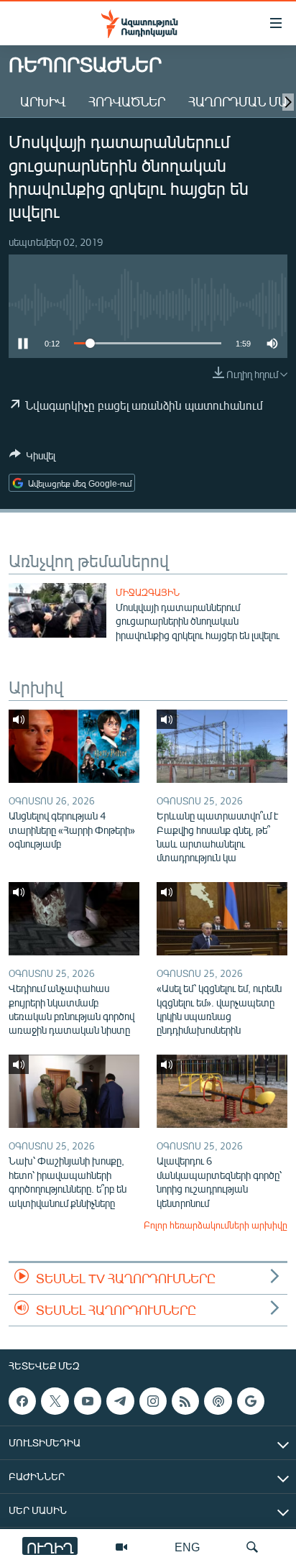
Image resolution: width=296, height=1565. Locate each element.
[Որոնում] (252, 1547)
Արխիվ (42, 101)
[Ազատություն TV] (121, 1547)
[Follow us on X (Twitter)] (54, 1401)
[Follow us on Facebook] (22, 1401)
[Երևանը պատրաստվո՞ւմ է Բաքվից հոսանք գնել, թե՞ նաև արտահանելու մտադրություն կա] (222, 746)
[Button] (32, 458)
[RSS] (185, 1401)
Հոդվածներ (126, 101)
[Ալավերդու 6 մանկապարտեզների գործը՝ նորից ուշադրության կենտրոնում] (222, 1091)
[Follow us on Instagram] (153, 1401)
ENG (187, 1546)
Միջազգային (148, 592)
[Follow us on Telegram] (120, 1401)
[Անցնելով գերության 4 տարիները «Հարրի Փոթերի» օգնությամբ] (74, 746)
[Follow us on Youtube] (87, 1401)
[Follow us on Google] (250, 1401)
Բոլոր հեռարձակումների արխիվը (215, 1225)
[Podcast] (217, 1401)
